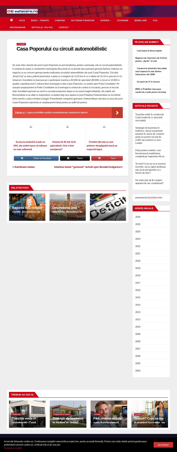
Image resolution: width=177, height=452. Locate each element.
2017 (137, 283)
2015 (137, 297)
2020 (137, 261)
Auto (22, 20)
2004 (137, 371)
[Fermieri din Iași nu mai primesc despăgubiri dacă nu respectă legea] (104, 132)
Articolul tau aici (42, 27)
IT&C (155, 20)
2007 (137, 349)
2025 (137, 224)
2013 (137, 312)
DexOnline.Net (154, 197)
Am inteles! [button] (163, 445)
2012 (137, 319)
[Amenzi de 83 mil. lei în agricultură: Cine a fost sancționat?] (67, 132)
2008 (137, 341)
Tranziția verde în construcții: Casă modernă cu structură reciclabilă (149, 117)
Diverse (105, 20)
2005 (137, 363)
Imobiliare (141, 20)
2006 (137, 356)
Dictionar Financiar (82, 20)
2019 (137, 268)
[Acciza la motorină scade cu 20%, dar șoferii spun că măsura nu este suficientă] (30, 132)
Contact (64, 27)
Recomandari (17, 27)
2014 (137, 305)
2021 (137, 253)
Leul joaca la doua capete (149, 50)
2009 (137, 334)
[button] (22, 448)
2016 (137, 290)
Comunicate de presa (61, 414)
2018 (137, 275)
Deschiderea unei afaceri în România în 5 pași (67, 212)
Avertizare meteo (24, 166)
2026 (137, 217)
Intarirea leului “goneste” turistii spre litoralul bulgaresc (87, 166)
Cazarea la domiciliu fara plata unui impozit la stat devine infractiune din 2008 (151, 71)
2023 (137, 239)
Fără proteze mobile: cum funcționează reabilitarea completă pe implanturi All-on (150, 153)
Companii (60, 20)
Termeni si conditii (13, 448)
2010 (137, 327)
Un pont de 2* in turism (148, 82)
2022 (137, 246)
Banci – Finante (40, 20)
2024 (137, 231)
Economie (122, 20)
